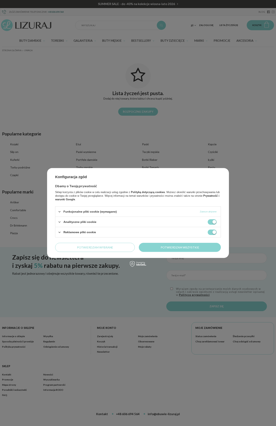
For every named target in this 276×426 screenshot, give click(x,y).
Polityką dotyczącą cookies (148, 192)
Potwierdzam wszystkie (180, 247)
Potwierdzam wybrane (95, 247)
